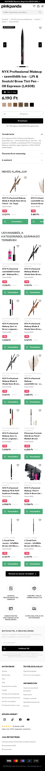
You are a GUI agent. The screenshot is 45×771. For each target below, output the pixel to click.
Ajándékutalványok (31, 702)
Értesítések (7, 749)
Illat (3, 682)
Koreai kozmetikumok (11, 698)
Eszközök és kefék (9, 686)
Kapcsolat (27, 694)
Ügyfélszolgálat (30, 671)
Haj (3, 679)
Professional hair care (11, 705)
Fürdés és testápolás (10, 694)
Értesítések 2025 (9, 745)
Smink (37, 19)
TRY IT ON (11, 92)
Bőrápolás (6, 675)
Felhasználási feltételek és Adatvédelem (19, 742)
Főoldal (6, 19)
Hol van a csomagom (31, 675)
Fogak (4, 690)
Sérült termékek (9, 701)
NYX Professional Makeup (21, 19)
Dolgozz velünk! (29, 698)
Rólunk (26, 706)
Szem (4, 22)
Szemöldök (13, 22)
